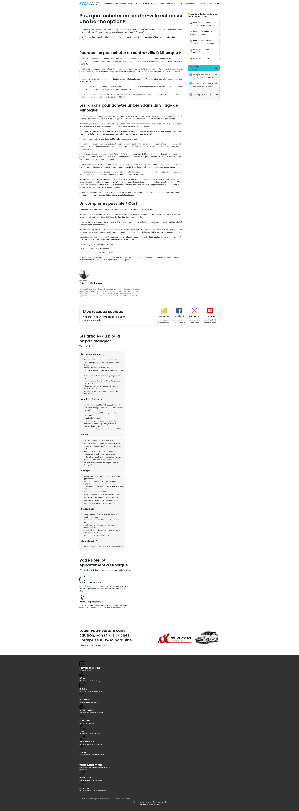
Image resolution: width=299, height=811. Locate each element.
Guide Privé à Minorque (92, 418)
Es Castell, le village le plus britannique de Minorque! (103, 457)
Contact (205, 3)
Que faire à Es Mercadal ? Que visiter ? (98, 460)
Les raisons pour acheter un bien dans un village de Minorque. (205, 86)
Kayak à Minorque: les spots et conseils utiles (100, 421)
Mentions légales (92, 799)
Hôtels (138, 3)
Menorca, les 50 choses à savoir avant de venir (101, 360)
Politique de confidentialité (110, 799)
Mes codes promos (111, 3)
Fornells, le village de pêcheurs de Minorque (100, 451)
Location (145, 3)
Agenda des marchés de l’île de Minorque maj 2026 (102, 429)
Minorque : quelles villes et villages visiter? (99, 440)
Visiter (162, 3)
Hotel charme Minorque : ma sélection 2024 (99, 503)
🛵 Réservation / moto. (203, 58)
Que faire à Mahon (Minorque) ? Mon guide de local (102, 443)
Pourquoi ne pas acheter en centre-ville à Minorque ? (205, 76)
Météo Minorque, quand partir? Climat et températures (103, 547)
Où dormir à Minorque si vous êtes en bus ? (100, 535)
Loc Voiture (154, 3)
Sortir (168, 3)
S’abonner (216, 3)
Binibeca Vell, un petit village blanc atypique (99, 454)
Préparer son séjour (127, 3)
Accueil (82, 799)
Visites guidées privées (186, 3)
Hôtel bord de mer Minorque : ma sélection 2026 (101, 500)
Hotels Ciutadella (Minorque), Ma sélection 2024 (101, 495)
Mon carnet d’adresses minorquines (97, 368)
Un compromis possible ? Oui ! (205, 96)
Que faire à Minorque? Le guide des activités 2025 (102, 405)
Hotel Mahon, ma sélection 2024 (95, 492)
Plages (173, 3)
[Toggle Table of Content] (215, 67)
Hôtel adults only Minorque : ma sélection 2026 (101, 497)
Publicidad (126, 799)
